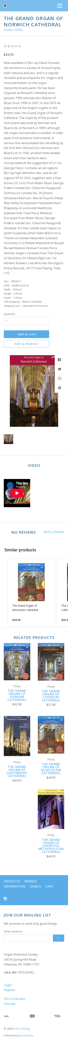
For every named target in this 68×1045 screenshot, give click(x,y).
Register (10, 990)
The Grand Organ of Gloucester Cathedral (51, 768)
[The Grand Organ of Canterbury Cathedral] (17, 736)
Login (8, 985)
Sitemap (9, 1004)
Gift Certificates (15, 999)
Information (14, 886)
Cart (49, 886)
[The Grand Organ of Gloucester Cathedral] (51, 734)
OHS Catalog (22, 1028)
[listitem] (31, 592)
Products (12, 881)
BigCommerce (26, 1035)
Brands (31, 881)
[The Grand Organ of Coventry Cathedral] (51, 662)
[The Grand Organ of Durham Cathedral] (17, 661)
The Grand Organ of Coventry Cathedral (51, 695)
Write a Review (53, 531)
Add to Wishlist (27, 344)
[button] (4, 592)
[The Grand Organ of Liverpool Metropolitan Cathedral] (51, 809)
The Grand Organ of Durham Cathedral (17, 695)
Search (35, 886)
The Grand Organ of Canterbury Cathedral (17, 771)
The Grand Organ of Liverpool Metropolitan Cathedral (51, 846)
